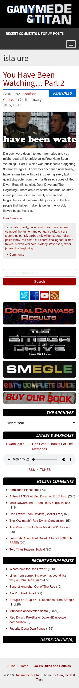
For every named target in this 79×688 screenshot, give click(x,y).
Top (12, 665)
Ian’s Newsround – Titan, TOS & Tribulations (39, 502)
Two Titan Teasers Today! (27, 549)
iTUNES (45, 469)
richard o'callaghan (51, 240)
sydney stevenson (50, 244)
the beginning (24, 248)
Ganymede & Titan (27, 675)
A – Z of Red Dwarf (23, 593)
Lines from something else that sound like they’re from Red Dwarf (37, 577)
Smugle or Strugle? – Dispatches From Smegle (41, 599)
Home (24, 665)
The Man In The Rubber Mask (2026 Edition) (40, 527)
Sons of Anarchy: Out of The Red (32, 586)
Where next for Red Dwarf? (28, 568)
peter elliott (63, 235)
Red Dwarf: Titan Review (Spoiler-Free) (36, 513)
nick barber (30, 235)
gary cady (49, 231)
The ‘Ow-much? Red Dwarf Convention (36, 520)
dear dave (51, 227)
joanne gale (13, 235)
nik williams (46, 235)
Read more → (13, 218)
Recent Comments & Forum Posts (35, 33)
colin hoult (36, 227)
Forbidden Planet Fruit (24, 489)
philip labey (12, 240)
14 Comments (14, 254)
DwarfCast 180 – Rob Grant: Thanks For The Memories (39, 446)
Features (62, 93)
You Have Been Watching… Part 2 (33, 78)
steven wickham (25, 244)
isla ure (62, 231)
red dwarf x (29, 240)
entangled (35, 231)
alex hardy (21, 227)
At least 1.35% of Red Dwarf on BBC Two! (38, 496)
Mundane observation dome (29, 610)
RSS (31, 469)
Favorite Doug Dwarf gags (27, 628)
